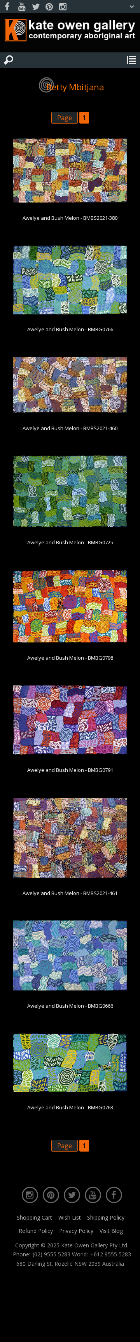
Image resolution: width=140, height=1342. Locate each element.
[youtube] (21, 6)
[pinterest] (49, 6)
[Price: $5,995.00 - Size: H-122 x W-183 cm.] (70, 525)
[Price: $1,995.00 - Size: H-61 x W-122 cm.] (70, 1090)
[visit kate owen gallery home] (70, 31)
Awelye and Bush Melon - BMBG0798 (70, 657)
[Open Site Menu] (131, 60)
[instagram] (62, 6)
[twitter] (35, 6)
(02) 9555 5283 (51, 1254)
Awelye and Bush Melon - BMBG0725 (70, 542)
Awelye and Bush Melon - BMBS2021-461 (70, 893)
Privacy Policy (76, 1230)
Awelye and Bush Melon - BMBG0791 (70, 769)
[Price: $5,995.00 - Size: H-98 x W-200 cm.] (70, 411)
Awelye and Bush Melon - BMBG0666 (70, 1005)
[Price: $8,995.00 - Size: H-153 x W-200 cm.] (70, 876)
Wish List (69, 1217)
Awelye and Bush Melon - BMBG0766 (70, 329)
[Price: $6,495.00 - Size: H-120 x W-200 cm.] (70, 201)
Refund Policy (36, 1230)
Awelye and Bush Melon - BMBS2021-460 (70, 428)
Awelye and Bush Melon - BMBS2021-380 (70, 217)
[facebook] (8, 6)
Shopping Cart (34, 1217)
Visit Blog (111, 1230)
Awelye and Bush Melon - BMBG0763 (70, 1107)
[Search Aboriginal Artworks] (8, 60)
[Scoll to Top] (127, 1329)
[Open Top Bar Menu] (131, 6)
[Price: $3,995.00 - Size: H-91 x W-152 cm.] (70, 312)
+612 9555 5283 (110, 1254)
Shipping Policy (105, 1217)
